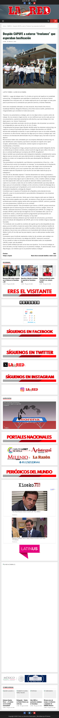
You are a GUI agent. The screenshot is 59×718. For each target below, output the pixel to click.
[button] (3, 20)
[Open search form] (48, 21)
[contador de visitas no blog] (29, 302)
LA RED (4, 41)
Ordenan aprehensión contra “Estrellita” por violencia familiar (46, 280)
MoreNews (40, 716)
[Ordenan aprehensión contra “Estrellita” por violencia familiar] (47, 270)
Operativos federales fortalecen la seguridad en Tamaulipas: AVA (29, 280)
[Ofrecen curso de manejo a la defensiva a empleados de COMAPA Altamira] (50, 694)
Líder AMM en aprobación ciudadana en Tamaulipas (36, 702)
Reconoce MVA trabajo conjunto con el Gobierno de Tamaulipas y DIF (11, 280)
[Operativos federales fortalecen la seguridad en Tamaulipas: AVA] (29, 270)
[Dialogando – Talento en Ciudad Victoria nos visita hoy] (23, 694)
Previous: (7, 254)
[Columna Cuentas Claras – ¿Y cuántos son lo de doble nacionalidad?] (9, 694)
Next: (43, 254)
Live (55, 21)
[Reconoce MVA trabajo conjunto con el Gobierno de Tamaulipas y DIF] (11, 270)
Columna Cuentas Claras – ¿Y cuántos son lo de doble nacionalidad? (8, 702)
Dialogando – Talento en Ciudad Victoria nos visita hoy (22, 702)
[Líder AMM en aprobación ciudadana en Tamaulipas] (36, 694)
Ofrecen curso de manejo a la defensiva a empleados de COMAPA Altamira (49, 702)
